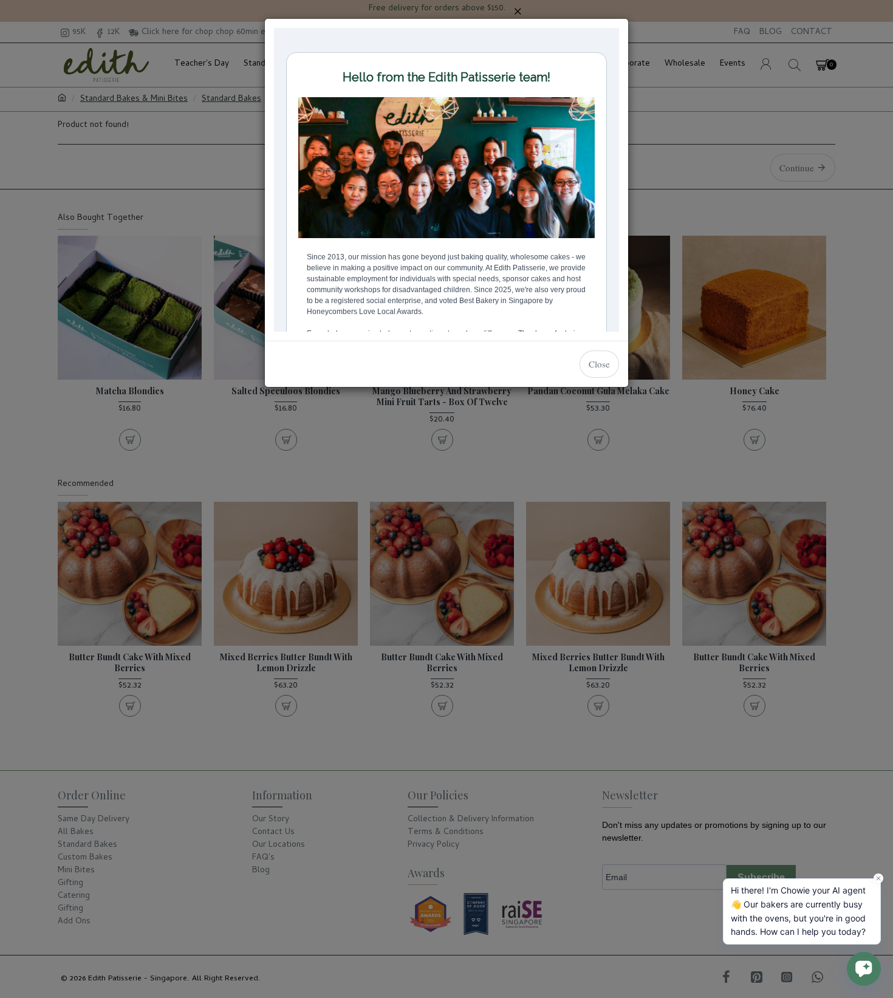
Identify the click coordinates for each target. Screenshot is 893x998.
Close (599, 364)
